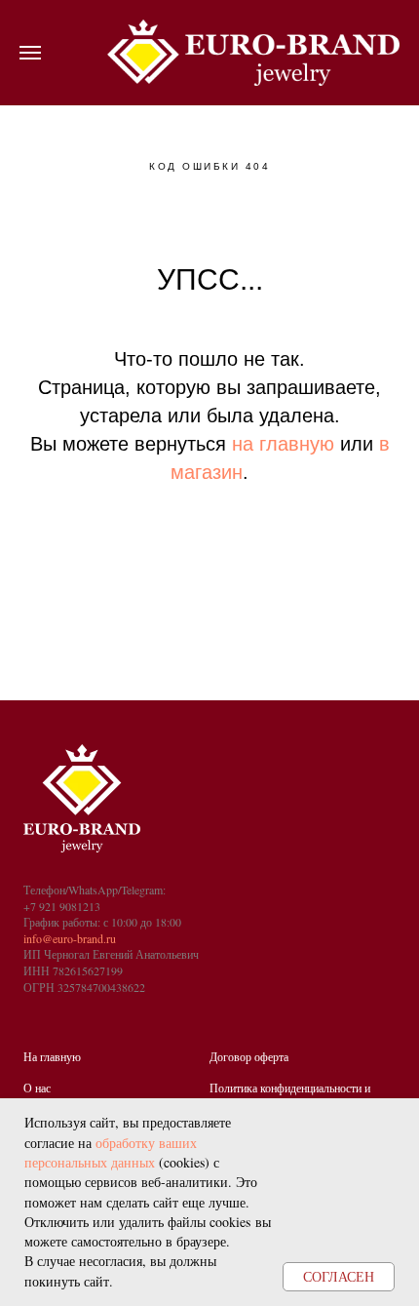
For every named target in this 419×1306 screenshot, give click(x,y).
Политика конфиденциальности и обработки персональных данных (290, 1096)
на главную (283, 444)
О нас (37, 1087)
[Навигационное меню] (30, 52)
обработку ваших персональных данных (110, 1152)
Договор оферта (249, 1056)
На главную (52, 1056)
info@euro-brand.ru (69, 938)
